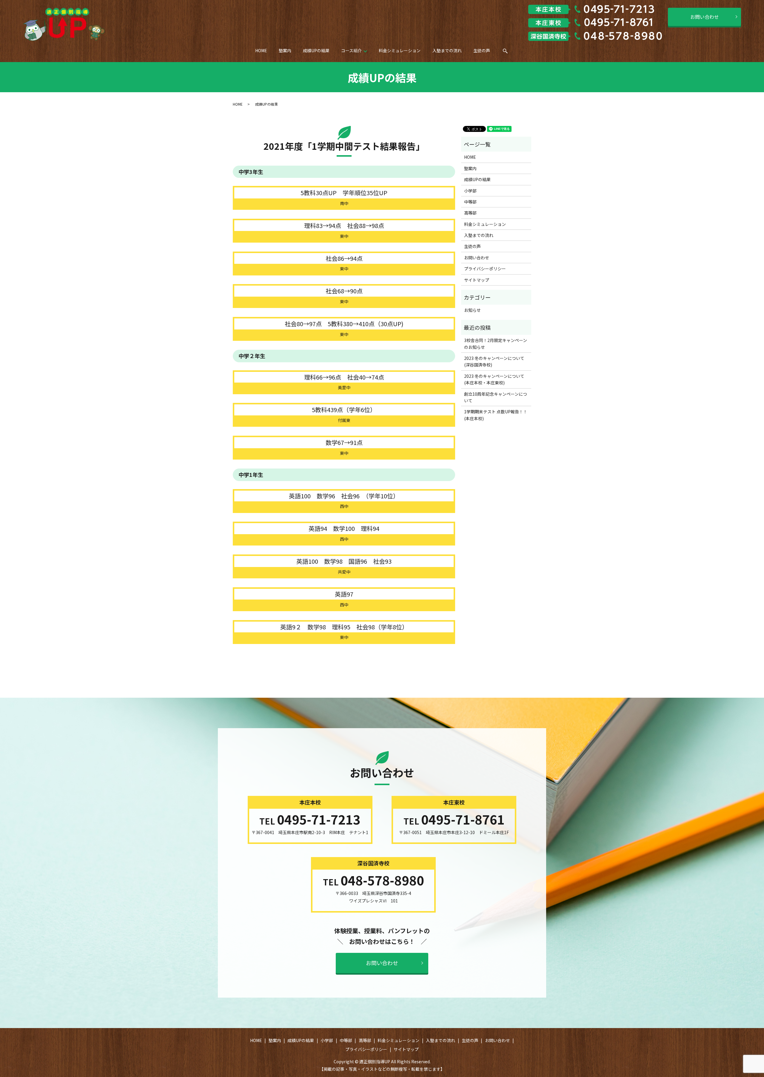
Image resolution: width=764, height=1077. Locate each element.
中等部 (470, 202)
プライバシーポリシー (485, 269)
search (509, 53)
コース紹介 (351, 50)
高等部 (470, 213)
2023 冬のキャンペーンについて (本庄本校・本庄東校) (496, 379)
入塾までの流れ (447, 50)
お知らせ (472, 310)
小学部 (470, 191)
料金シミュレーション (399, 50)
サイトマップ (476, 280)
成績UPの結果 (316, 50)
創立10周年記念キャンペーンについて (495, 397)
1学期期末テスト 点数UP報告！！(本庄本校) (495, 415)
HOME (261, 50)
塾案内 (285, 50)
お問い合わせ (704, 16)
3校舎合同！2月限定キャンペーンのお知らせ (495, 343)
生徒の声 (481, 50)
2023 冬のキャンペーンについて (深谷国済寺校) (496, 361)
